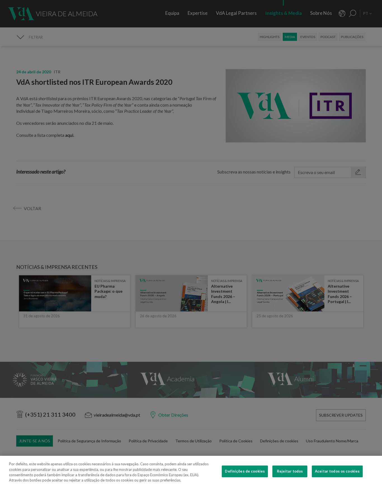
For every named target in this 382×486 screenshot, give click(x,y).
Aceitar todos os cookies (337, 471)
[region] (191, 471)
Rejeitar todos (290, 471)
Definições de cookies (245, 471)
